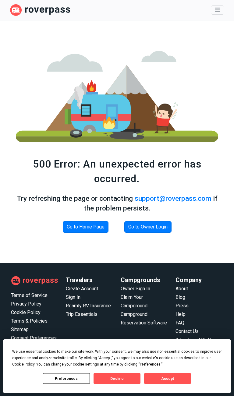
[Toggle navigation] (217, 10)
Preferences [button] (150, 364)
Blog (180, 297)
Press (182, 306)
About (182, 289)
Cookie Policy (26, 312)
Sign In (73, 297)
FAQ (180, 323)
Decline (117, 379)
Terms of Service (29, 295)
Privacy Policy (26, 304)
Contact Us (187, 331)
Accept (167, 379)
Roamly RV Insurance (88, 306)
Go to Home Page (86, 227)
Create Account (82, 289)
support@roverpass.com (173, 198)
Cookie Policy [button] (23, 364)
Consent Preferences (34, 338)
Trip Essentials (82, 314)
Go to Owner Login (148, 227)
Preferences (66, 379)
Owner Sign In (135, 289)
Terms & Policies (29, 321)
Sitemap (20, 329)
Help (181, 314)
